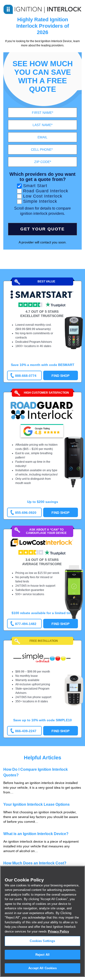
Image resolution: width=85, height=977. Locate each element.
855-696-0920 (25, 513)
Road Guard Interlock (45, 191)
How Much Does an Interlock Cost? (34, 863)
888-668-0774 (25, 376)
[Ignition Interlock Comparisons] (42, 8)
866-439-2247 (25, 731)
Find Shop (60, 376)
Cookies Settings (42, 941)
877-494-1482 (25, 624)
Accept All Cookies (42, 968)
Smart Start (35, 185)
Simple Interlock (40, 201)
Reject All (42, 954)
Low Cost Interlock (42, 196)
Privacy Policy (58, 931)
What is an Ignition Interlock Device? (35, 834)
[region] (42, 921)
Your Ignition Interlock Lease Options (36, 804)
